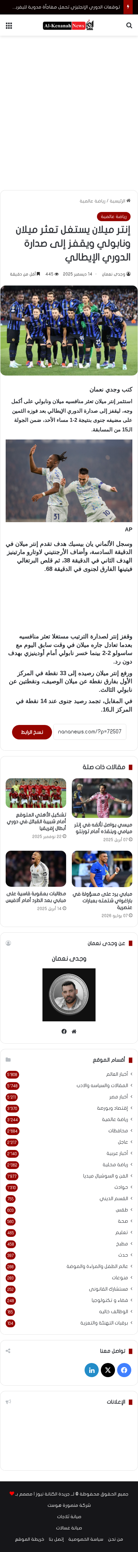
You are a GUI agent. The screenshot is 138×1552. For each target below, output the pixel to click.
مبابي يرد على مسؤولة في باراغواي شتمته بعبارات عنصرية (102, 900)
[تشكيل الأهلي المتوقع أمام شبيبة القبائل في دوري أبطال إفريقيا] (36, 793)
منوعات (120, 1277)
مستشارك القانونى (108, 1289)
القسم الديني (113, 1198)
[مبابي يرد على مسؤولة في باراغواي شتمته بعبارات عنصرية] (102, 869)
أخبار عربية (117, 1153)
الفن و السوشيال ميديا (105, 1176)
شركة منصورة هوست (69, 1505)
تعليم (121, 1232)
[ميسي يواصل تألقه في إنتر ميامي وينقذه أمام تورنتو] (102, 798)
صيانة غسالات (69, 1528)
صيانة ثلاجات (69, 1516)
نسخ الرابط (32, 732)
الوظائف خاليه (113, 1311)
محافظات (118, 1130)
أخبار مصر (118, 1096)
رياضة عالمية (92, 201)
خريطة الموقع (29, 1539)
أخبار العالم (117, 1074)
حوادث (121, 1187)
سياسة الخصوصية (85, 1539)
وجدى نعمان (113, 274)
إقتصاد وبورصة (112, 1108)
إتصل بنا (56, 1539)
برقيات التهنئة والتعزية (104, 1323)
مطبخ (122, 1243)
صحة (123, 1221)
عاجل (123, 1142)
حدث (123, 1255)
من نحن (115, 1539)
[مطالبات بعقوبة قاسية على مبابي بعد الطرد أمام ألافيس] (36, 869)
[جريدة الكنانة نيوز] (69, 25)
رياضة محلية (115, 1164)
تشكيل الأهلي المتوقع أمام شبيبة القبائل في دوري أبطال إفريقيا (36, 821)
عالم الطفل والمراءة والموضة (97, 1266)
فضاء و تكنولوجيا (110, 1300)
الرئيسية (118, 201)
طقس (122, 1210)
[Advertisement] (69, 112)
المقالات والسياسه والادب (102, 1085)
